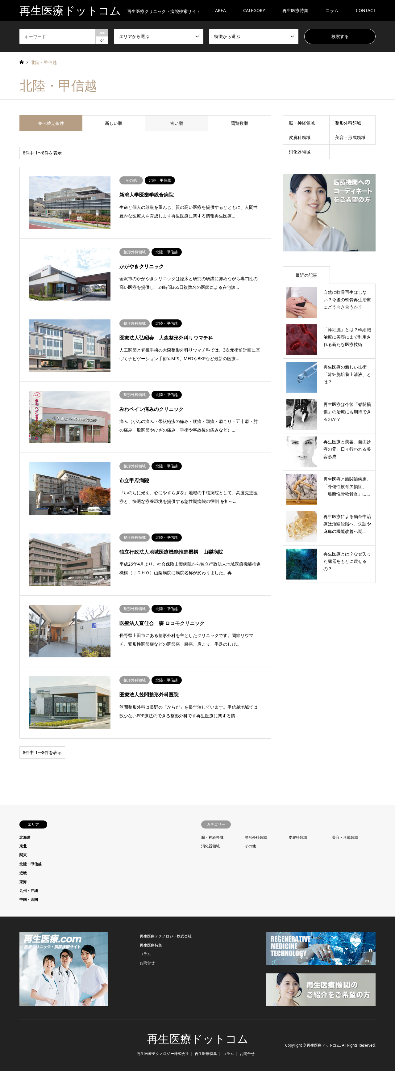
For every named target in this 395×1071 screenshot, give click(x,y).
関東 (23, 855)
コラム (332, 10)
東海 (23, 881)
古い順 (176, 123)
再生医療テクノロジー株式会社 (166, 936)
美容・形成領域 (350, 137)
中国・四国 (28, 899)
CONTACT (366, 10)
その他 (250, 846)
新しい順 (113, 123)
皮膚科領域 (299, 137)
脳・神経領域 (302, 123)
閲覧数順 (239, 123)
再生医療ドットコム (197, 1039)
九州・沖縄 (28, 890)
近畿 (23, 872)
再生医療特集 (295, 10)
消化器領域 (299, 152)
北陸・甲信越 (30, 863)
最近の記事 (306, 275)
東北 (23, 846)
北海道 (25, 837)
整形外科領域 (348, 123)
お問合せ (147, 962)
